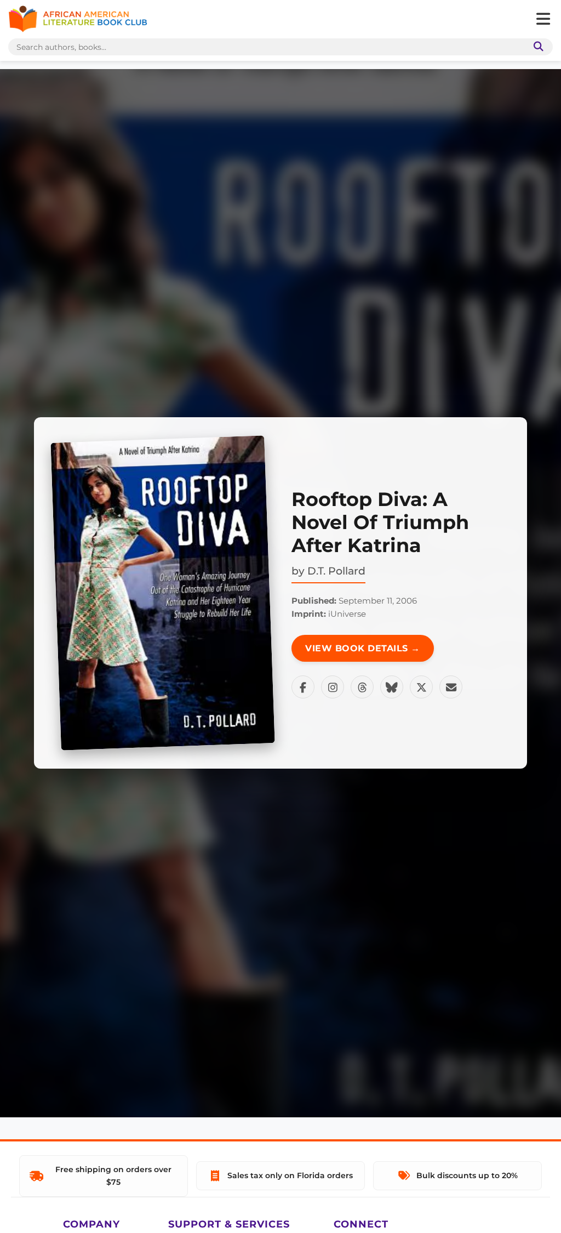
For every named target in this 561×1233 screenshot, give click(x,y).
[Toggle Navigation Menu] (543, 19)
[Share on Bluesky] (391, 686)
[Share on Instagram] (332, 686)
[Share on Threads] (362, 686)
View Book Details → (362, 648)
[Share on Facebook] (302, 686)
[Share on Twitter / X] (421, 686)
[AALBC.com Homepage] (77, 19)
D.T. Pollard (336, 570)
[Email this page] (450, 686)
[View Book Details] (163, 593)
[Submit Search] (536, 47)
